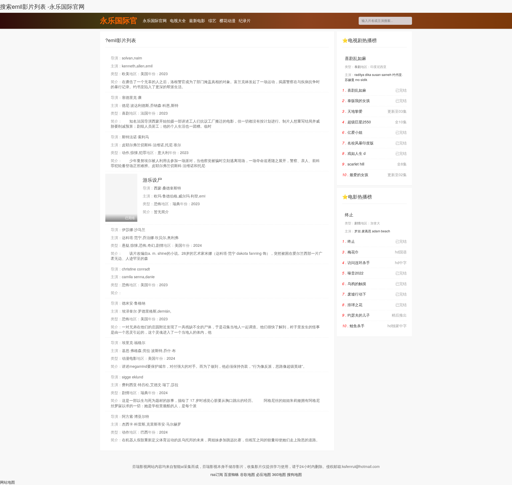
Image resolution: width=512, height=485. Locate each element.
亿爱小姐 (374, 132)
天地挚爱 (374, 111)
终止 (349, 215)
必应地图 (263, 474)
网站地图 (7, 482)
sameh (386, 74)
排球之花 (374, 304)
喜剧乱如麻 (355, 58)
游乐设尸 (152, 179)
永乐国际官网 (118, 21)
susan (376, 74)
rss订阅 (216, 474)
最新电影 (197, 20)
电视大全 (178, 20)
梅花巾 (374, 251)
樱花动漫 (227, 20)
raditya (359, 74)
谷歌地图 (247, 474)
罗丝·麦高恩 (362, 231)
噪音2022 (374, 273)
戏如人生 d (374, 153)
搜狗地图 (294, 474)
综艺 (212, 20)
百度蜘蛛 (231, 474)
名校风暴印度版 (374, 143)
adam (376, 231)
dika (368, 74)
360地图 (279, 474)
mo (357, 79)
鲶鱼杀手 (374, 325)
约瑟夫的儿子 (374, 315)
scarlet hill (374, 164)
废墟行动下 (374, 294)
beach (385, 231)
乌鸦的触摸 (374, 283)
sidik (364, 79)
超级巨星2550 (374, 121)
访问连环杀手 (374, 262)
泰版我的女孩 (374, 100)
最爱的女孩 (374, 174)
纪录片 (245, 20)
